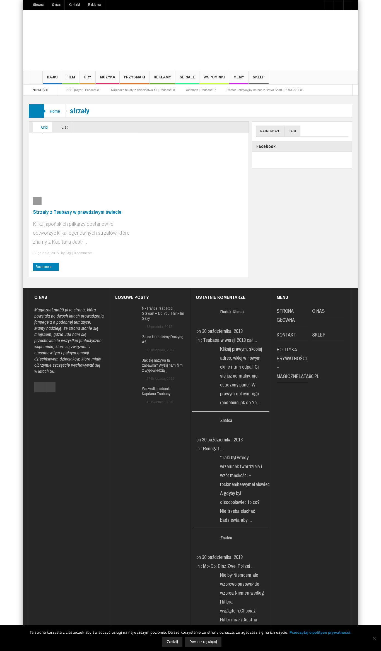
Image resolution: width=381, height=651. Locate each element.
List (64, 127)
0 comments (82, 253)
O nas (56, 5)
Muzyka (107, 77)
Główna (38, 5)
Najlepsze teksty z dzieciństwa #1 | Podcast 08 (143, 90)
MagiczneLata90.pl (51, 309)
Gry (87, 77)
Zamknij (172, 641)
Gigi (69, 253)
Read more (44, 266)
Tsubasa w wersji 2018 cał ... (230, 340)
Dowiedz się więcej (203, 641)
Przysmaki (134, 77)
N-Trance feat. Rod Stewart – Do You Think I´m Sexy (163, 313)
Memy (238, 77)
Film (70, 77)
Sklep (258, 77)
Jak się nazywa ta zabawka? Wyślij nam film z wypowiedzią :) (162, 365)
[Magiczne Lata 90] (70, 40)
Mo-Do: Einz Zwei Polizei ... (229, 566)
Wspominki (214, 77)
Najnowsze (270, 131)
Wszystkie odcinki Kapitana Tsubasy (156, 391)
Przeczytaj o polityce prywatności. (320, 632)
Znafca (226, 420)
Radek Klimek (232, 311)
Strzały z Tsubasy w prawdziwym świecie (77, 211)
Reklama (94, 5)
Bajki (52, 77)
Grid (44, 127)
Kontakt (74, 5)
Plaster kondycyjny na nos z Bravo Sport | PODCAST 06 (264, 90)
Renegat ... (213, 448)
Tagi (292, 131)
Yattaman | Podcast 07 (200, 90)
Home (55, 111)
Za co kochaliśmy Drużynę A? (162, 339)
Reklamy (162, 77)
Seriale (187, 77)
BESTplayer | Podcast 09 (83, 90)
